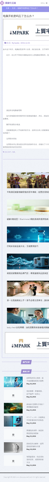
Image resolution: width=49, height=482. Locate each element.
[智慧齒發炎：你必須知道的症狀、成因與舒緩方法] (13, 460)
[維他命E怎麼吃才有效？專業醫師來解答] (13, 408)
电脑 (13, 152)
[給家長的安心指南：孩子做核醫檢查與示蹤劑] (13, 382)
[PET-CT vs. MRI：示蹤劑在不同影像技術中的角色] (13, 421)
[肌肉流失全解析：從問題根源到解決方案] (13, 447)
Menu (43, 3)
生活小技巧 (8, 152)
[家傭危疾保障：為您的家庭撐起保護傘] (13, 434)
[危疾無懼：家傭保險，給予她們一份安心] (13, 395)
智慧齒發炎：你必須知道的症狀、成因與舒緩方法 (35, 460)
